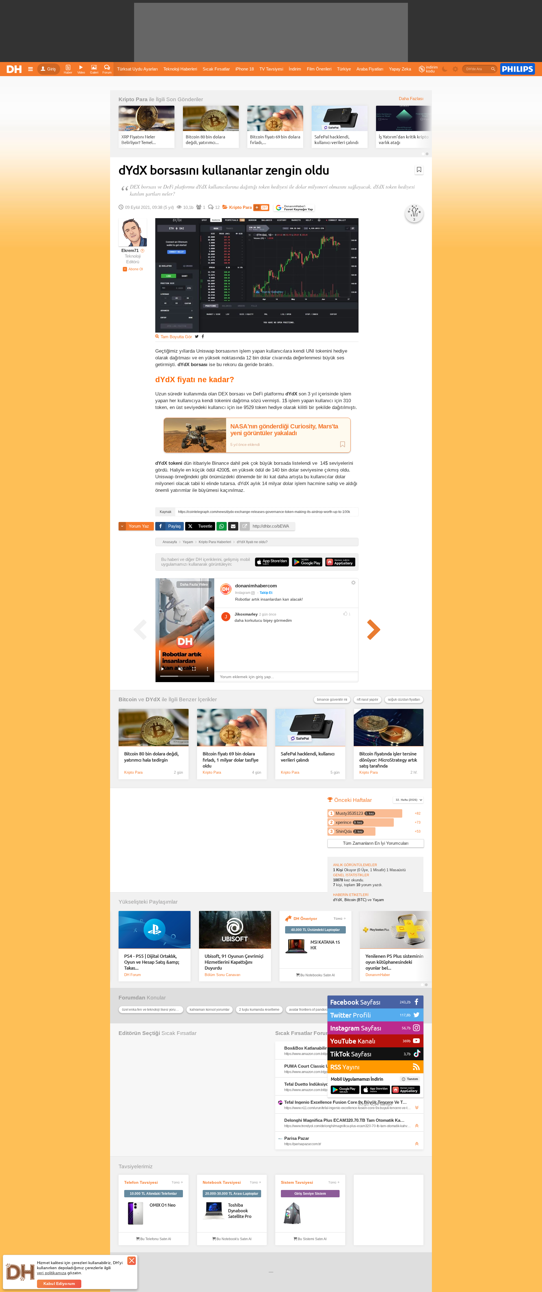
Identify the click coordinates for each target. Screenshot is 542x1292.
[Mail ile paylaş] (233, 526)
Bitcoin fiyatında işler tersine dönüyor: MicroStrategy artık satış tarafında (388, 759)
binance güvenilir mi (332, 700)
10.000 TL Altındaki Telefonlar (153, 1194)
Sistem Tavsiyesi (297, 1182)
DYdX (153, 699)
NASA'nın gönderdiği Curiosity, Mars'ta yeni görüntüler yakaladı (284, 430)
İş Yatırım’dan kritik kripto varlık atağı (404, 139)
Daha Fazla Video (194, 585)
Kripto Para (133, 99)
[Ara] (493, 69)
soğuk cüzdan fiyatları (404, 700)
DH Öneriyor (305, 918)
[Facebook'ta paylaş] (203, 336)
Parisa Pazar (296, 1138)
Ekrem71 (130, 250)
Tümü (338, 918)
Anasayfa (170, 542)
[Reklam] (517, 69)
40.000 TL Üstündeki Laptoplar (315, 930)
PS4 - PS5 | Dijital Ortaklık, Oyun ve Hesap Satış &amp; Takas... (151, 962)
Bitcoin (128, 699)
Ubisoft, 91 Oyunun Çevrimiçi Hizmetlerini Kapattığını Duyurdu (234, 962)
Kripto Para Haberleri (215, 542)
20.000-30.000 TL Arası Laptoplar (231, 1194)
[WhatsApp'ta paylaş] (222, 526)
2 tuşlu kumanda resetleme (259, 1010)
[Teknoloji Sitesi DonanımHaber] (15, 69)
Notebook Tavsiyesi (222, 1182)
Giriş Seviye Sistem (310, 1194)
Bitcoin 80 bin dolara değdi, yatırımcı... (205, 139)
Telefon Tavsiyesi (141, 1182)
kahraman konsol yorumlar (210, 1010)
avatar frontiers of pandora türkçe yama (318, 1010)
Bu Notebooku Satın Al (317, 975)
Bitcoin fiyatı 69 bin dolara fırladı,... (275, 139)
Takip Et (266, 593)
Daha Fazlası (411, 98)
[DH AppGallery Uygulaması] (405, 1090)
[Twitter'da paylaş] (197, 336)
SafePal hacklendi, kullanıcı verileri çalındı (336, 139)
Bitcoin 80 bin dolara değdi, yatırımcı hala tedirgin (151, 756)
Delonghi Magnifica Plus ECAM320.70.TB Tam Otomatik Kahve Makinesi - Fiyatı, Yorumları (345, 1120)
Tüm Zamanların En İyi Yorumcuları (375, 843)
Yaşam (188, 542)
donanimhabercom (256, 586)
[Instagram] (226, 589)
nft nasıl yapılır (367, 700)
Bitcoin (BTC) (355, 900)
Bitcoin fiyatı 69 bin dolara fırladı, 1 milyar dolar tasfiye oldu (231, 759)
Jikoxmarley (246, 614)
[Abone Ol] (133, 269)
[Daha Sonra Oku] (419, 169)
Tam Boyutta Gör (176, 337)
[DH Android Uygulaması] (345, 1090)
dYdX (337, 900)
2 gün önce (267, 614)
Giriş (51, 69)
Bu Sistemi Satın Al (312, 1239)
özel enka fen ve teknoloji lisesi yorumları (152, 1010)
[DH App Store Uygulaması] (375, 1090)
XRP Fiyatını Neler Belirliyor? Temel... (138, 139)
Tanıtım (412, 1079)
